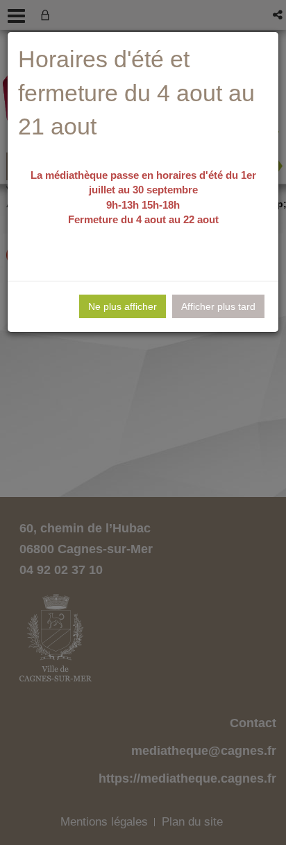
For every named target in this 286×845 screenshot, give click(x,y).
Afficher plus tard (218, 306)
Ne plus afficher (122, 306)
